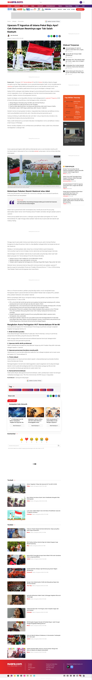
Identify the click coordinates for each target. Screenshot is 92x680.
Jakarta (60, 9)
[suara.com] (15, 2)
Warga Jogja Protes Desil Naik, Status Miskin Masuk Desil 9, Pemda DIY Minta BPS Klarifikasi (73, 200)
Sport (77, 6)
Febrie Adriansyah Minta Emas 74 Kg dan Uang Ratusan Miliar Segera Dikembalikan (75, 72)
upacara (9, 86)
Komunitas (21, 21)
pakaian (36, 151)
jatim (68, 9)
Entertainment (50, 6)
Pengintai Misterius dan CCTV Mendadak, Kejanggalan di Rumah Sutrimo (73, 141)
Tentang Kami (31, 667)
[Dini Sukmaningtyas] (69, 107)
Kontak (30, 666)
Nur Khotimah (14, 35)
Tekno (60, 6)
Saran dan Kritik (50, 667)
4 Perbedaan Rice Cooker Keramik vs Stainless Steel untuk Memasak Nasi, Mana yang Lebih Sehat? (75, 67)
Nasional (17, 6)
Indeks (84, 6)
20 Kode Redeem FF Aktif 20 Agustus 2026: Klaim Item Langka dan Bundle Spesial (74, 50)
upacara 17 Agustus (51, 98)
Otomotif (40, 6)
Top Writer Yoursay (72, 97)
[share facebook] (48, 36)
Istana (40, 82)
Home (9, 6)
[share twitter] (54, 36)
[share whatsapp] (51, 36)
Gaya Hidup (68, 6)
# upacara (50, 389)
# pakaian (43, 389)
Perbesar (58, 42)
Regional (79, 9)
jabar (64, 9)
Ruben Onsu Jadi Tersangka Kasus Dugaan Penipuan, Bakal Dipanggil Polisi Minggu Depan (72, 178)
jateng (73, 9)
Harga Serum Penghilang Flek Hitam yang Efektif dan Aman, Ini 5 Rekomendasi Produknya (72, 193)
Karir (29, 669)
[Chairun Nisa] (69, 102)
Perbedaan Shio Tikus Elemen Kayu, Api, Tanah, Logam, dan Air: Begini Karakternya (75, 61)
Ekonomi (25, 6)
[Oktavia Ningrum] (70, 113)
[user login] (81, 2)
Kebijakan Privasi (50, 666)
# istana (36, 389)
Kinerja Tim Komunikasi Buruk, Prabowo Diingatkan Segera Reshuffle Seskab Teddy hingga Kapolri (73, 170)
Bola (33, 6)
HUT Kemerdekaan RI (27, 82)
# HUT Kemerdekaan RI (15, 389)
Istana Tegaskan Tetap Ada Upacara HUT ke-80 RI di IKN (42, 484)
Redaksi (30, 664)
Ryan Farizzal (77, 116)
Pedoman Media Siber (51, 664)
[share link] (59, 36)
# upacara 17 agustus (27, 389)
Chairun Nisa (77, 101)
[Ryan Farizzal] (69, 117)
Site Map (48, 669)
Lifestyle (14, 21)
